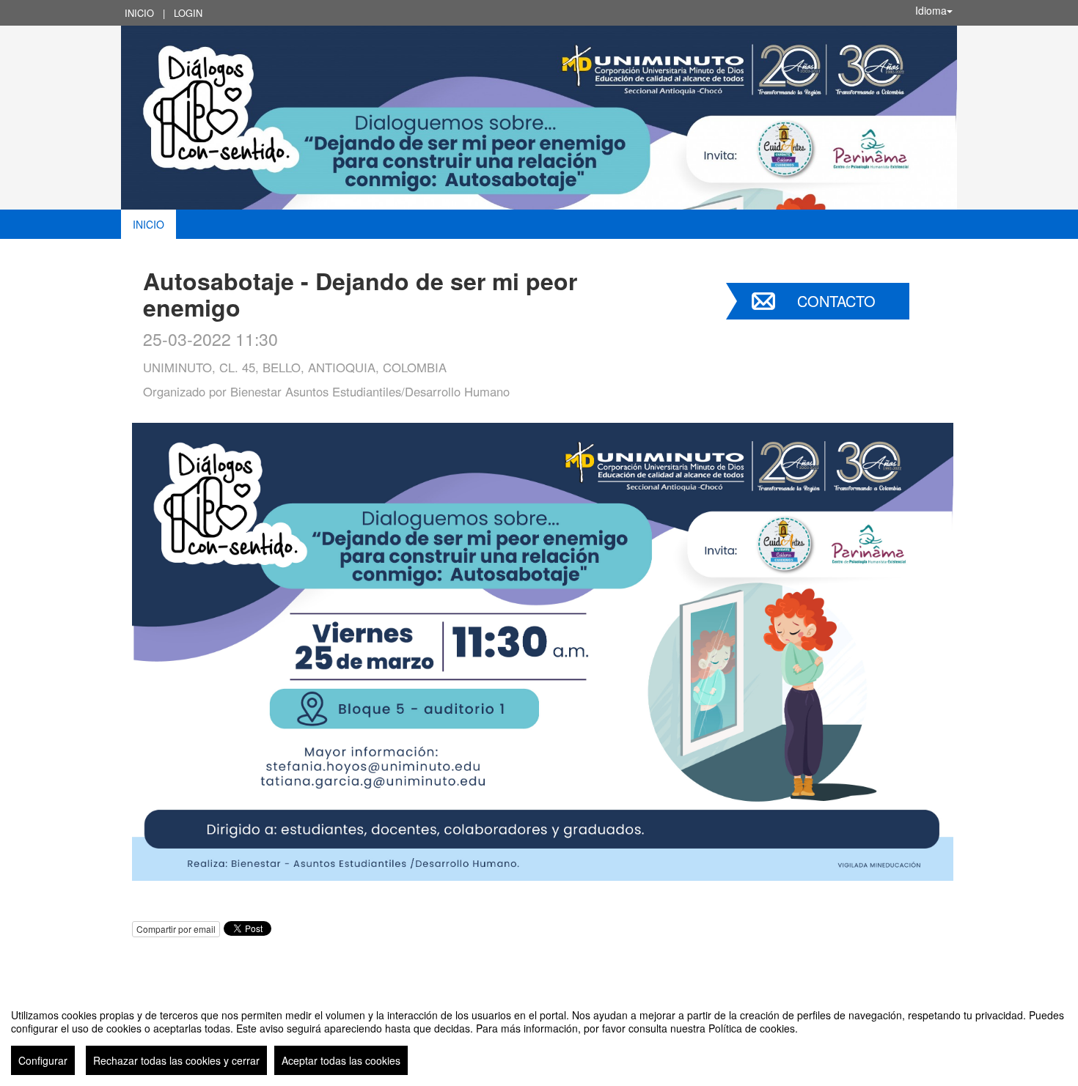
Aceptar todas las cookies (341, 1060)
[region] (539, 1036)
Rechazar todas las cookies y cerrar (176, 1060)
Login (188, 13)
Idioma (931, 10)
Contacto (836, 300)
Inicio (139, 13)
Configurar (42, 1060)
